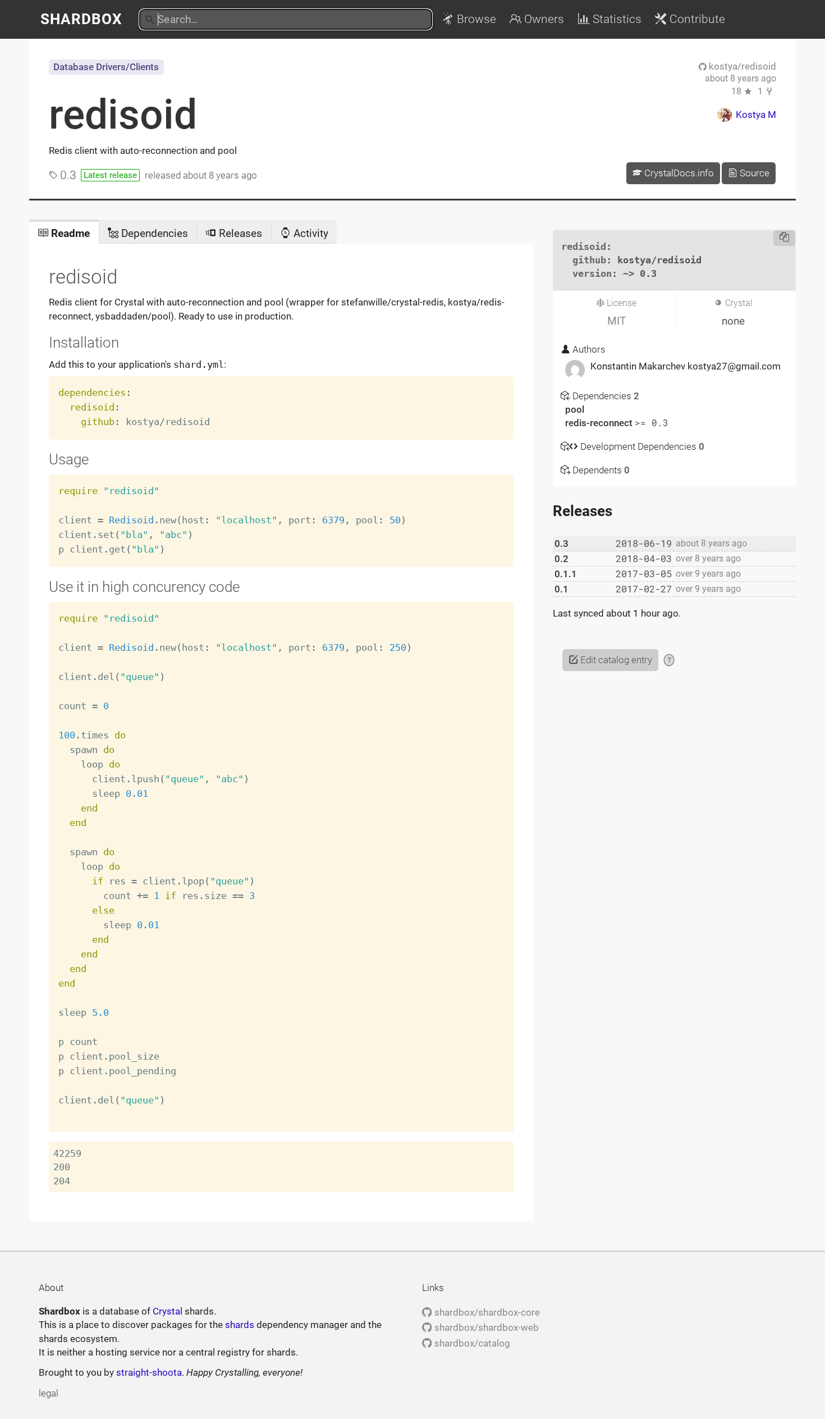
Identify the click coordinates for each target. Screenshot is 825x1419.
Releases (239, 233)
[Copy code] (784, 238)
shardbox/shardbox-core (485, 1312)
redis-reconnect (600, 422)
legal (48, 1393)
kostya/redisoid (741, 66)
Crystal (167, 1311)
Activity (309, 233)
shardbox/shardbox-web (485, 1327)
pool (574, 409)
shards (239, 1324)
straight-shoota (149, 1372)
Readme (69, 233)
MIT (616, 320)
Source (753, 173)
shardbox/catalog (471, 1343)
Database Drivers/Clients (106, 66)
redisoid (123, 114)
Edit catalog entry (615, 659)
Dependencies (153, 233)
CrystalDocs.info (678, 173)
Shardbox (81, 19)
